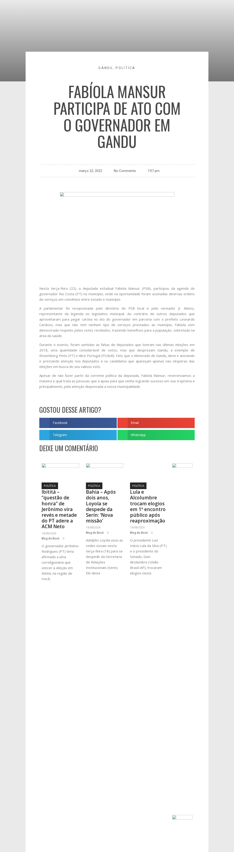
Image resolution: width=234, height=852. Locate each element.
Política (125, 68)
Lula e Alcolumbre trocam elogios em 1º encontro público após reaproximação (148, 506)
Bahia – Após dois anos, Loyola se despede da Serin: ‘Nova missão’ (101, 506)
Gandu (105, 68)
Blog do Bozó (50, 538)
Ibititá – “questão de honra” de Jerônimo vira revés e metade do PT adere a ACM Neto (59, 509)
